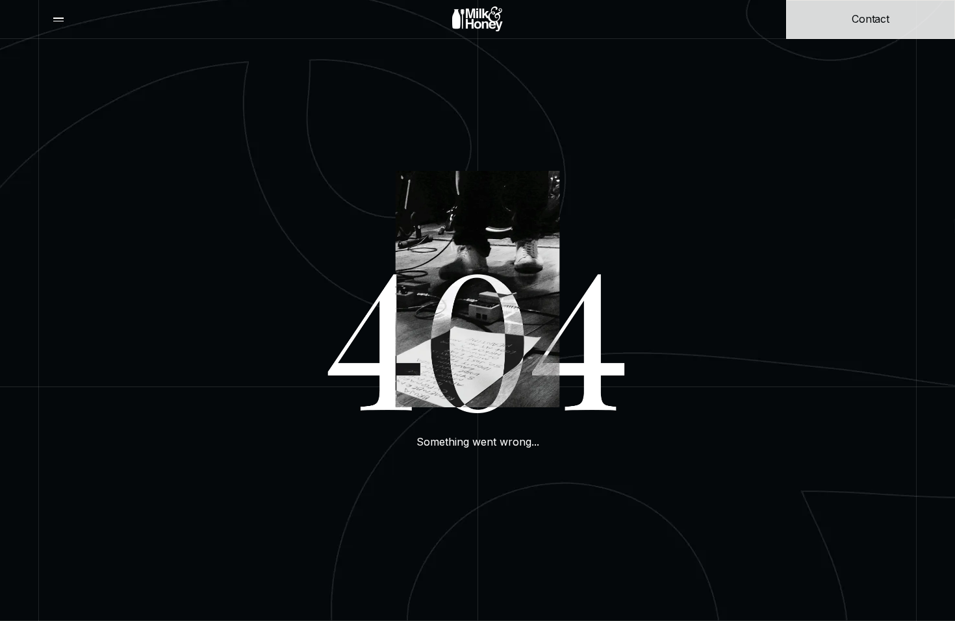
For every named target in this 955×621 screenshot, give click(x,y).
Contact (870, 18)
